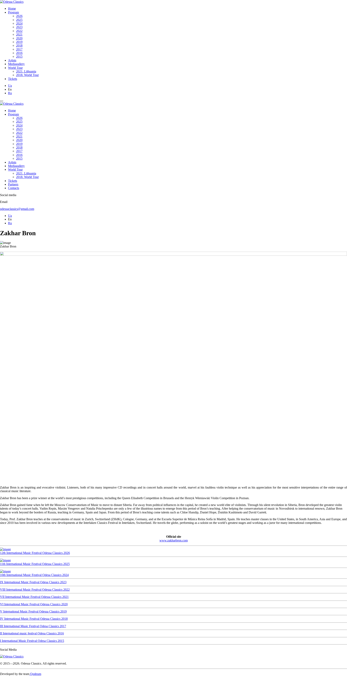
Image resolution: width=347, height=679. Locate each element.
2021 (19, 34)
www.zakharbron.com (173, 540)
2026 (19, 16)
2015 (19, 56)
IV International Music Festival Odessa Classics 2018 (34, 618)
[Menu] (1, 101)
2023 (19, 27)
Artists (12, 60)
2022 (19, 31)
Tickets (12, 78)
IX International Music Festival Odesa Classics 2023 (33, 582)
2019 (19, 42)
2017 (19, 49)
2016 (19, 53)
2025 (19, 19)
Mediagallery (16, 64)
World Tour (15, 67)
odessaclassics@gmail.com (17, 209)
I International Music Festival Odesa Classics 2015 (32, 640)
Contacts (13, 188)
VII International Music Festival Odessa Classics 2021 (34, 597)
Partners (13, 184)
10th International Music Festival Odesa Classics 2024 (34, 575)
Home (12, 8)
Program (13, 12)
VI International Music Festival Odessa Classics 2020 (34, 604)
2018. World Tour (27, 75)
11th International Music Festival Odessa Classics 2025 (35, 564)
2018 (19, 45)
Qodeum (35, 674)
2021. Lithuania (26, 71)
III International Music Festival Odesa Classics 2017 (33, 626)
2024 (19, 23)
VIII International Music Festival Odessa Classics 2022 (35, 589)
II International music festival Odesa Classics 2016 (32, 633)
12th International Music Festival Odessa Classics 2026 (35, 553)
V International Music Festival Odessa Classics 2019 (33, 611)
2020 (19, 38)
